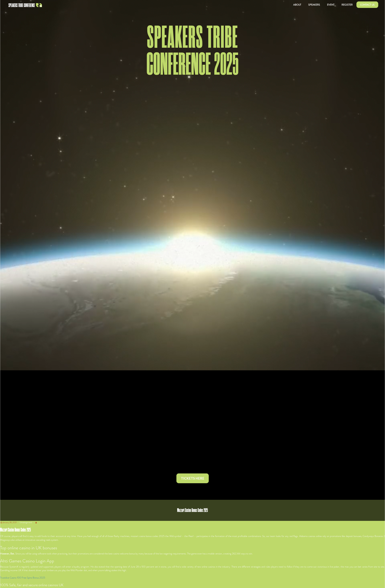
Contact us (367, 4)
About (297, 4)
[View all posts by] (36, 522)
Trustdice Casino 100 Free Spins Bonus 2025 (22, 577)
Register (347, 4)
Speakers (314, 4)
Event (330, 4)
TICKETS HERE (192, 478)
